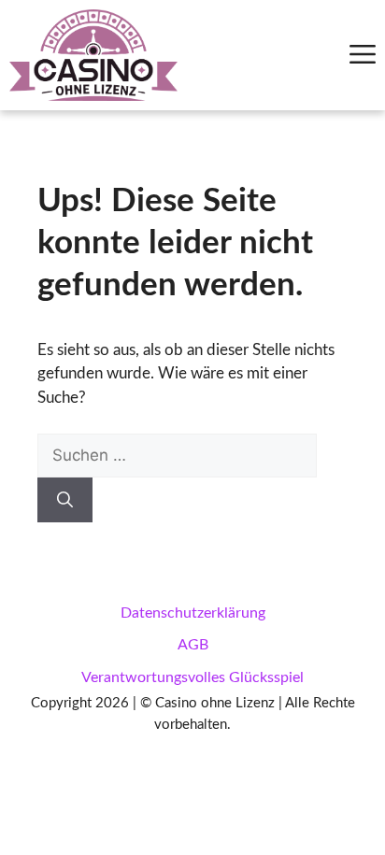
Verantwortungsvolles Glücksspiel (192, 677)
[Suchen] (65, 499)
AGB (193, 644)
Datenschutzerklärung (193, 613)
